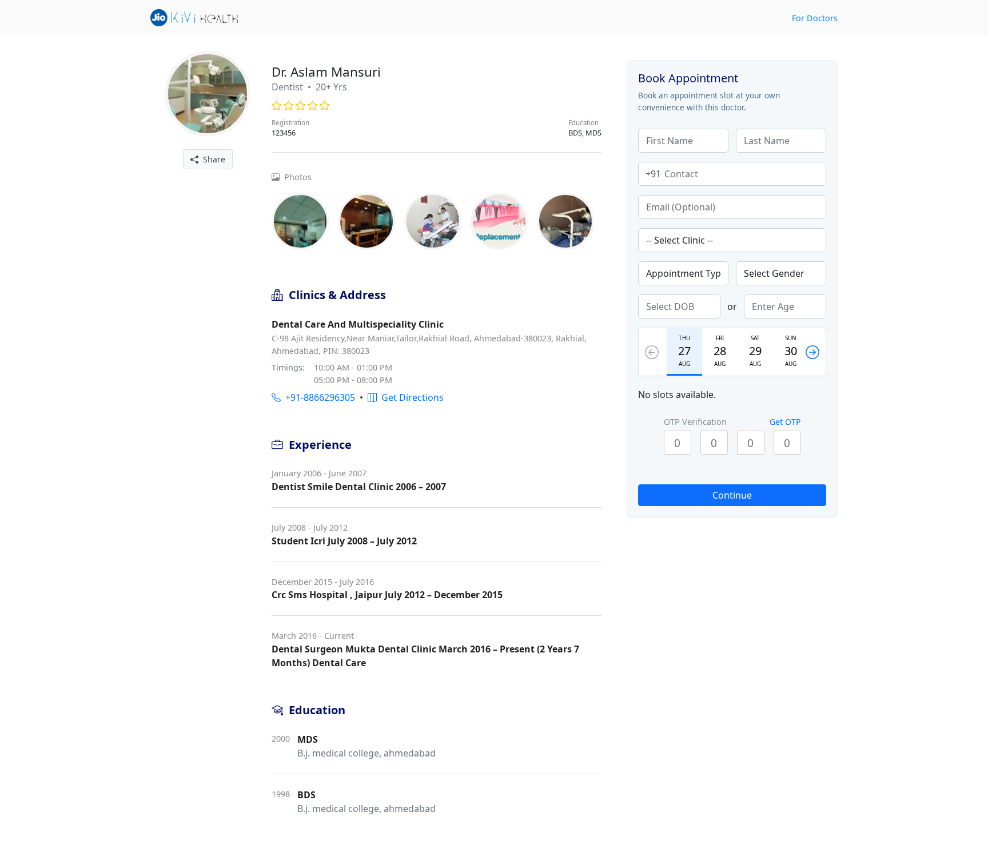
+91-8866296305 (318, 397)
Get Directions (410, 397)
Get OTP (785, 421)
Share (211, 159)
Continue (732, 495)
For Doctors (815, 18)
